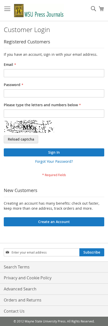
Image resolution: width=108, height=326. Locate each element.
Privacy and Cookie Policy (27, 278)
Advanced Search (20, 289)
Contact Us (14, 311)
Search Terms (17, 267)
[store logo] (39, 11)
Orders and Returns (22, 300)
